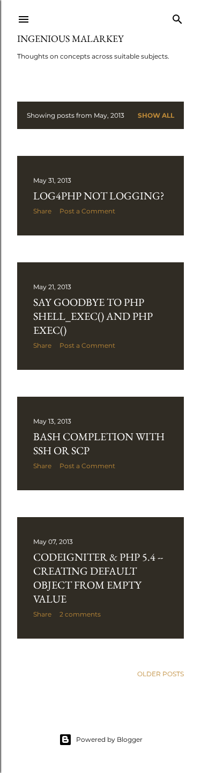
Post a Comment (87, 211)
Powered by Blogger (109, 739)
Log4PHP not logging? (99, 196)
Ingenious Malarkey (70, 38)
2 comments (80, 614)
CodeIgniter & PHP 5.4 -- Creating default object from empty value (98, 578)
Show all (156, 115)
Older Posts (160, 674)
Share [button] (42, 211)
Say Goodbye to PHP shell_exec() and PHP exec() (93, 316)
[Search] (177, 16)
